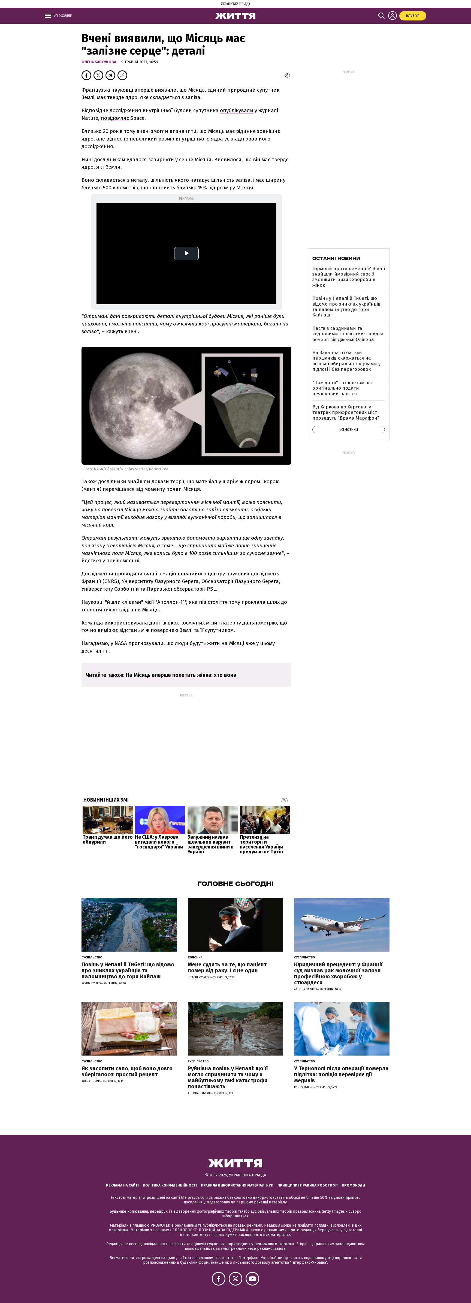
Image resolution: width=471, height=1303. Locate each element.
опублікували (236, 110)
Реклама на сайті (122, 1185)
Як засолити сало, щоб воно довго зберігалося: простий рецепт (127, 1071)
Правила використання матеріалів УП (237, 1185)
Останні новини (336, 258)
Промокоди (353, 1185)
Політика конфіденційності (170, 1185)
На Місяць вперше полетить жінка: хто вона (181, 675)
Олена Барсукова (99, 62)
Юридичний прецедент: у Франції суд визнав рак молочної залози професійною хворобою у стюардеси (338, 973)
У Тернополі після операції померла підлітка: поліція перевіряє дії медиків (341, 1074)
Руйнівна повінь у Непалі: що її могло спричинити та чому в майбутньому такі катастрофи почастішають (228, 1077)
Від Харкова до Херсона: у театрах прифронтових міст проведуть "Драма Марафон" (345, 412)
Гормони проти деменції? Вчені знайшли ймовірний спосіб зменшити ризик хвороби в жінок (348, 277)
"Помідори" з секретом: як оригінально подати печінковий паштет (342, 388)
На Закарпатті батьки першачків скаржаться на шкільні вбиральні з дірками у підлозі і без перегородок (346, 361)
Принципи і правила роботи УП (307, 1185)
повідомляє (115, 118)
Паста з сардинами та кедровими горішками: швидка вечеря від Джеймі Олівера (348, 333)
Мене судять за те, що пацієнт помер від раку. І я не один (227, 967)
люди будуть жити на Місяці (209, 643)
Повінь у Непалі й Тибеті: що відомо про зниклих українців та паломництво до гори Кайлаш (346, 306)
